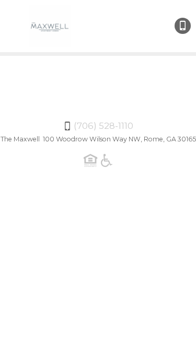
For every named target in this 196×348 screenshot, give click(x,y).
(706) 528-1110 (183, 26)
